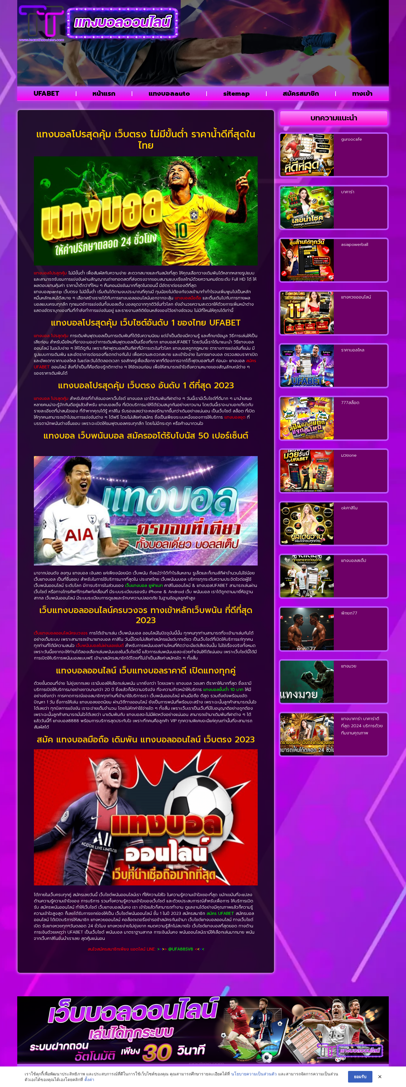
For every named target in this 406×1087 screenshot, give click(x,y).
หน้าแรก (103, 93)
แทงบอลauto (169, 93)
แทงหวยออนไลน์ (356, 297)
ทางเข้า (362, 93)
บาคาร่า (347, 192)
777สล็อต (350, 403)
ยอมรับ (360, 1076)
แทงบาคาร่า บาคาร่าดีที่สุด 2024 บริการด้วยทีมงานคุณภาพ (362, 726)
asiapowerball (354, 244)
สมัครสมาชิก (301, 93)
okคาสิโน (349, 508)
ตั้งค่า (89, 1079)
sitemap (236, 93)
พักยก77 (349, 613)
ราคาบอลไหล (352, 350)
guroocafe (351, 139)
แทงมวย (348, 666)
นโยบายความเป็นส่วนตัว (254, 1073)
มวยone (349, 455)
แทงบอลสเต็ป (353, 560)
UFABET (46, 93)
